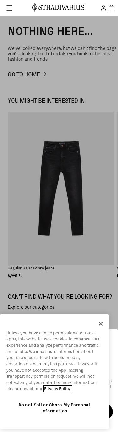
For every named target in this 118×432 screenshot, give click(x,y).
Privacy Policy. (57, 389)
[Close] (101, 324)
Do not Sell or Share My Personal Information (54, 407)
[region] (54, 371)
